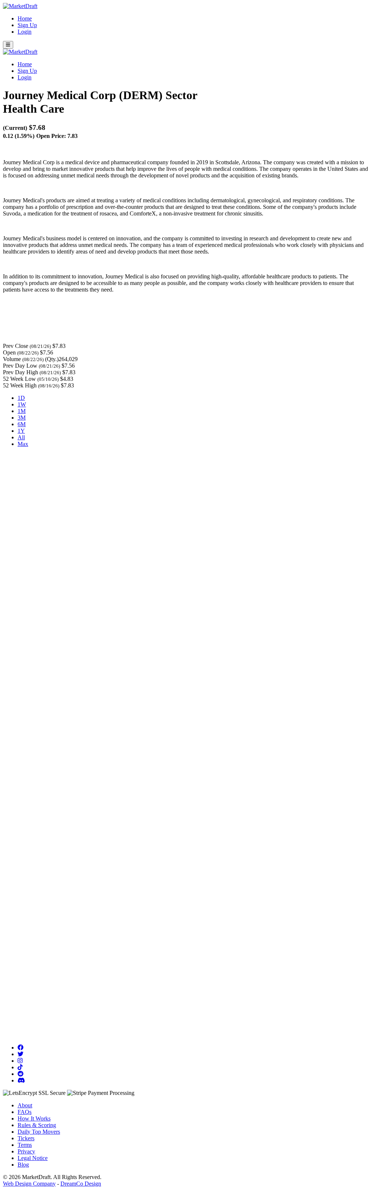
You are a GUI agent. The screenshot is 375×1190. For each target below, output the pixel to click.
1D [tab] (21, 398)
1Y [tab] (21, 431)
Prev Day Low (20, 366)
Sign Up (27, 25)
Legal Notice (33, 1158)
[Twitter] (20, 1054)
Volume (12, 359)
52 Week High (20, 385)
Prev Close (15, 346)
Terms (25, 1145)
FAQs (24, 1112)
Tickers (26, 1138)
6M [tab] (22, 424)
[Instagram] (20, 1061)
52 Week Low (19, 379)
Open (9, 352)
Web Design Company (29, 1183)
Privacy (26, 1151)
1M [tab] (22, 411)
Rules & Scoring (37, 1125)
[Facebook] (20, 1047)
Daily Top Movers (39, 1132)
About (25, 1105)
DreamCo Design (80, 1183)
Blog (23, 1164)
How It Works (34, 1118)
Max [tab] (23, 444)
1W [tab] (22, 404)
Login (24, 32)
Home (25, 18)
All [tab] (21, 437)
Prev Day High (20, 372)
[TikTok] (20, 1067)
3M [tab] (22, 417)
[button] (8, 45)
